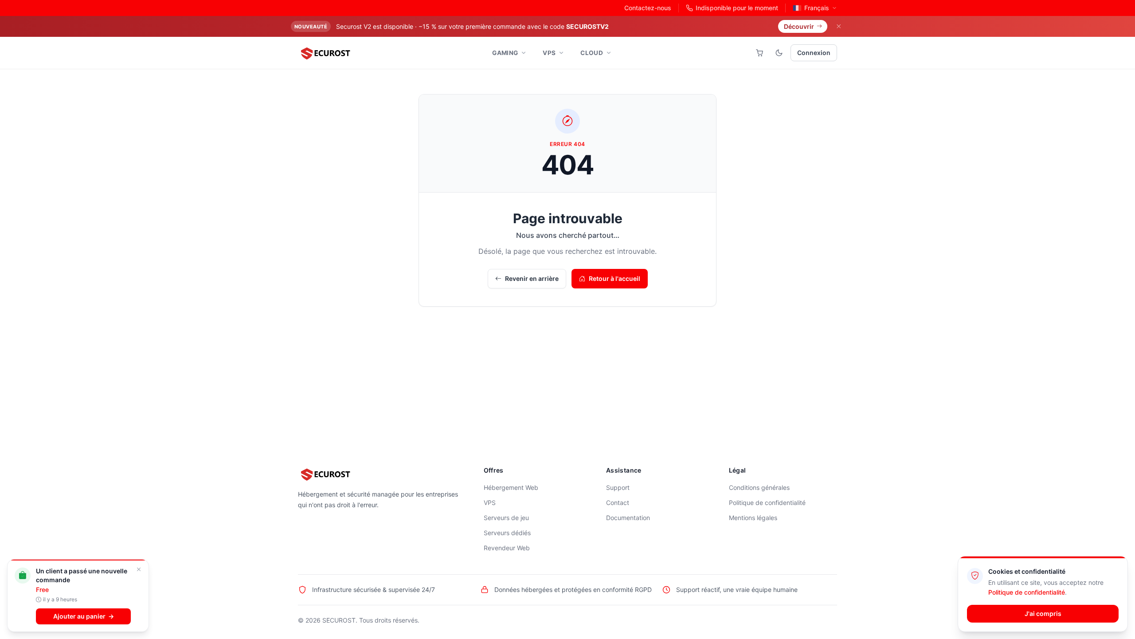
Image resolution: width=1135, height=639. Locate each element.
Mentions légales (753, 517)
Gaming (505, 52)
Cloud (591, 52)
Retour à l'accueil (614, 278)
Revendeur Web (507, 548)
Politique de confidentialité (767, 502)
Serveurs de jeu (506, 517)
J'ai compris (1043, 613)
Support (618, 487)
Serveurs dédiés (507, 532)
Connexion (813, 52)
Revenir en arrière (532, 278)
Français (816, 8)
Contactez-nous (647, 8)
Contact (617, 502)
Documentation (628, 517)
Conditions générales (759, 487)
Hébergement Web (511, 487)
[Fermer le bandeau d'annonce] (838, 26)
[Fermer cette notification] (29, 570)
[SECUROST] (325, 53)
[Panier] (759, 53)
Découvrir (799, 26)
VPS (549, 52)
